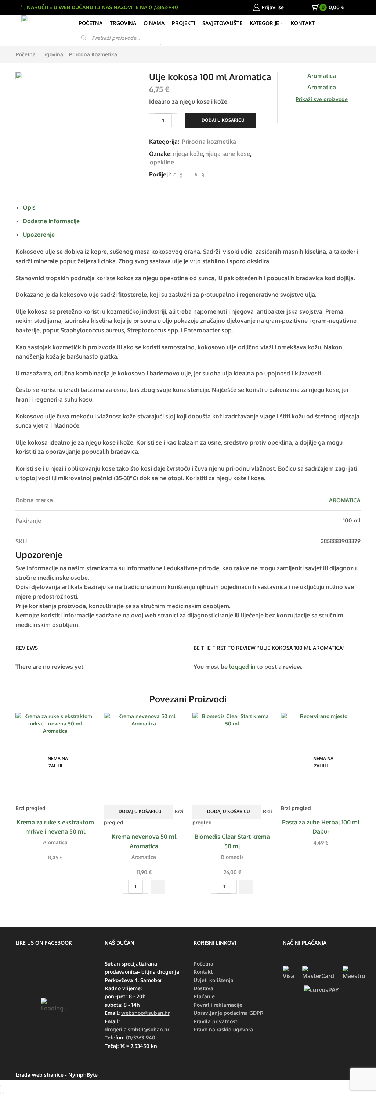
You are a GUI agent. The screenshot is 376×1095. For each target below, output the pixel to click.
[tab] (29, 207)
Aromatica (55, 842)
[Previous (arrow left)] (0, 1093)
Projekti (183, 23)
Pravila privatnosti (216, 1021)
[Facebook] (181, 174)
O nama (154, 23)
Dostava (203, 988)
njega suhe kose (227, 153)
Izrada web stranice (39, 1074)
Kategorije (264, 23)
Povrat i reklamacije (218, 1005)
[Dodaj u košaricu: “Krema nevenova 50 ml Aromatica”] (158, 887)
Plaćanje (204, 996)
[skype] (201, 174)
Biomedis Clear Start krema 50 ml (232, 841)
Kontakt (303, 23)
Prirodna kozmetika (93, 54)
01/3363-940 (140, 1037)
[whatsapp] (195, 174)
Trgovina (123, 23)
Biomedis (232, 857)
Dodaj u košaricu (223, 120)
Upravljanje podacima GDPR (229, 1013)
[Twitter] (174, 174)
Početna (90, 23)
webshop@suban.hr (145, 1013)
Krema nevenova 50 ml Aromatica (144, 841)
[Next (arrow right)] (3, 1093)
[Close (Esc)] (0, 1086)
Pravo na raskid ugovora (223, 1029)
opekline (162, 162)
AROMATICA (345, 500)
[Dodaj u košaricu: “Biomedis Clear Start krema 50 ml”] (246, 887)
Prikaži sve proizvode (322, 99)
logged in (242, 666)
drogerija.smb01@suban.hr (137, 1029)
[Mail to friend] (188, 174)
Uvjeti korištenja (214, 980)
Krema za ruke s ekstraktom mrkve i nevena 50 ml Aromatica (55, 831)
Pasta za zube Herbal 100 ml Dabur (320, 826)
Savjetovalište (222, 23)
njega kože (188, 153)
